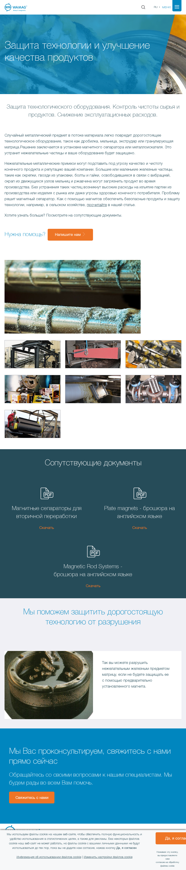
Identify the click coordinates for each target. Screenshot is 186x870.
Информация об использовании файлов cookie (49, 857)
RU (156, 7)
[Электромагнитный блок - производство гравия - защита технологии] (32, 355)
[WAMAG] (34, 7)
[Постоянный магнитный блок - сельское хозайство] (93, 355)
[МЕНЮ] (176, 6)
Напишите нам (68, 235)
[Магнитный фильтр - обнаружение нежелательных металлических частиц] (153, 355)
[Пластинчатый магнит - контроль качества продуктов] (93, 390)
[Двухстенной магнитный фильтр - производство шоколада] (153, 390)
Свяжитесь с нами (31, 798)
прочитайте (97, 205)
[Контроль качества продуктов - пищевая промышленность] (32, 390)
